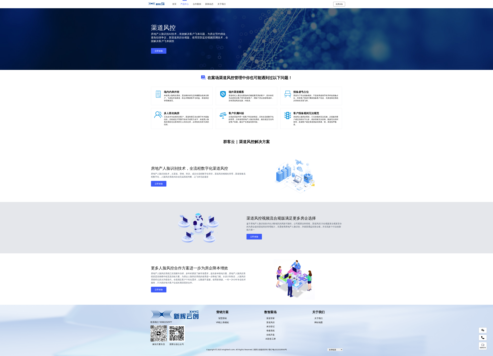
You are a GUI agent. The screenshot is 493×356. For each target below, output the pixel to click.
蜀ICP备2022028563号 (277, 349)
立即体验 (159, 50)
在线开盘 (270, 334)
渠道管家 (270, 318)
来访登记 (270, 326)
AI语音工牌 (271, 338)
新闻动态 (209, 4)
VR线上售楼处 (222, 322)
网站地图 (318, 322)
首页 (174, 4)
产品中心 (185, 4)
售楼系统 (270, 330)
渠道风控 (270, 322)
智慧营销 (222, 318)
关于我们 (221, 4)
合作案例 (197, 4)
